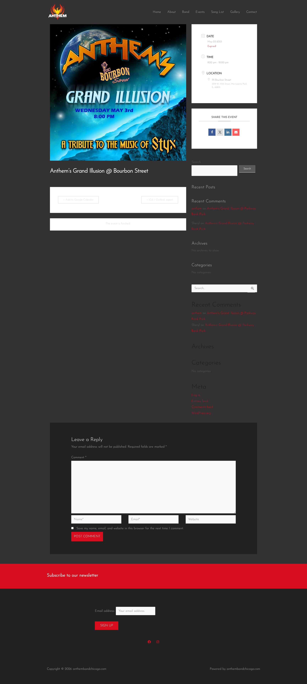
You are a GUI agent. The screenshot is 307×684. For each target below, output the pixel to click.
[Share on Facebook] (212, 132)
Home (157, 12)
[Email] (235, 132)
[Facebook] (149, 641)
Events (200, 12)
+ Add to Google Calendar (78, 200)
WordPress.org (201, 413)
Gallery (235, 12)
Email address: (105, 611)
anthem (197, 208)
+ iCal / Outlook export (160, 200)
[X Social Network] (219, 132)
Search (196, 162)
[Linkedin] (227, 132)
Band (185, 12)
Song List (217, 12)
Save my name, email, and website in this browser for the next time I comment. (130, 528)
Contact (251, 12)
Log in (196, 395)
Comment (78, 457)
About (171, 12)
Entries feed (200, 401)
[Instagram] (157, 641)
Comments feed (202, 407)
